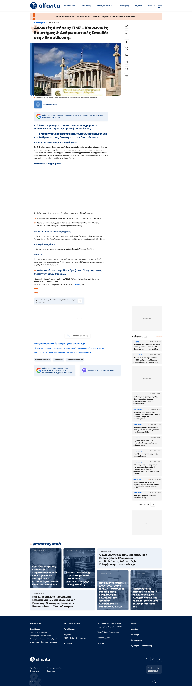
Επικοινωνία (34, 671)
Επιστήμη (135, 634)
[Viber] (126, 62)
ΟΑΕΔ (72, 638)
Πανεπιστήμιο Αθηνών (42, 360)
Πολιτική (101, 643)
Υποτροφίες (34, 642)
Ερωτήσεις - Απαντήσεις (141, 646)
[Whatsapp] (126, 69)
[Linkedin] (126, 55)
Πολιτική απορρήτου (55, 668)
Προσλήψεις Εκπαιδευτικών (109, 623)
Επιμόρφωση (136, 640)
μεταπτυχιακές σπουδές (75, 360)
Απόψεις (134, 629)
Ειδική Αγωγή (52, 639)
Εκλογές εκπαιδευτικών (49, 642)
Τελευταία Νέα (69, 6)
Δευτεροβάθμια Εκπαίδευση (40, 636)
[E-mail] (126, 75)
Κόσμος (134, 623)
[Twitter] (126, 48)
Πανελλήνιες (124, 6)
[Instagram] (152, 659)
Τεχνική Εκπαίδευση (37, 639)
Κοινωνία (152, 6)
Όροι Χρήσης (35, 668)
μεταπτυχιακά (58, 360)
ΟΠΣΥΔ (119, 627)
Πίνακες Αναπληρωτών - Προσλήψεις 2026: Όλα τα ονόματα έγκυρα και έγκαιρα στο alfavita (69, 348)
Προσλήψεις (81, 638)
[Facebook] (126, 41)
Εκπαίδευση (86, 6)
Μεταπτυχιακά (39, 23)
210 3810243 (153, 671)
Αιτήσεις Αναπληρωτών (106, 627)
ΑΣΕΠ (66, 638)
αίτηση (77, 284)
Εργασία (138, 6)
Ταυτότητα (51, 671)
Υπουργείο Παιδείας (104, 6)
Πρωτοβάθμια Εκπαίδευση (40, 632)
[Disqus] (79, 408)
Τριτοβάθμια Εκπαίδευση (108, 632)
